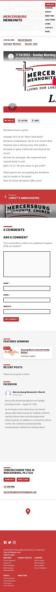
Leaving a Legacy (28, 356)
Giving (48, 24)
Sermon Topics (39, 560)
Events (48, 12)
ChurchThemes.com (12, 552)
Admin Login (8, 555)
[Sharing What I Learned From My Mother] (11, 352)
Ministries (49, 16)
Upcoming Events (9, 581)
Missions (17, 43)
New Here (50, 5)
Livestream (50, 20)
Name (6, 283)
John (35, 43)
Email (6, 295)
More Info (9, 479)
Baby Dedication (17, 212)
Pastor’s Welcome (9, 560)
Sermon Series (39, 563)
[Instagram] (14, 542)
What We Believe (9, 565)
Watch (10, 120)
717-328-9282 (9, 486)
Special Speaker (25, 40)
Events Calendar (9, 578)
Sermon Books (39, 565)
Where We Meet (8, 570)
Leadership (7, 563)
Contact (49, 28)
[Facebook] (5, 542)
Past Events (7, 583)
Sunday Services (25, 558)
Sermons (49, 8)
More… (48, 32)
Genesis (28, 43)
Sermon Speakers (40, 568)
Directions (23, 479)
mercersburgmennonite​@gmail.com (20, 492)
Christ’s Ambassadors (24, 198)
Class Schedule (8, 586)
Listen (24, 120)
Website (7, 306)
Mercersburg (15, 18)
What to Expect (8, 568)
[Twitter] (10, 542)
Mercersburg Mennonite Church (29, 392)
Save (36, 120)
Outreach (7, 43)
